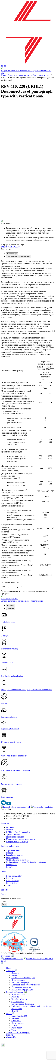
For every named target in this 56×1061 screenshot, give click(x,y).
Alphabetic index (13, 850)
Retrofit (9, 867)
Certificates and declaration (17, 860)
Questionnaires (12, 857)
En (2, 65)
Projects (4, 890)
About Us (5, 823)
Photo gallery (11, 883)
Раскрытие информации (17, 841)
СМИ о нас (16, 1021)
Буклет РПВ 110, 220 (10, 247)
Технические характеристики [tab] (18, 257)
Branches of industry (14, 855)
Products (9, 853)
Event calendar (12, 880)
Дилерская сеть (13, 834)
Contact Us (10, 1037)
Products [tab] (10, 606)
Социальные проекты (21, 987)
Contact (4, 894)
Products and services (10, 846)
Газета (14, 1025)
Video (8, 885)
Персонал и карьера (15, 837)
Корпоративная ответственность (20, 839)
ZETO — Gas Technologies (18, 832)
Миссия (9, 830)
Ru (5, 65)
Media (3, 871)
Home (8, 968)
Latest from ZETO (14, 876)
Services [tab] (10, 608)
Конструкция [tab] (12, 254)
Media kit (10, 878)
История (10, 827)
